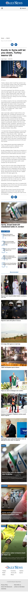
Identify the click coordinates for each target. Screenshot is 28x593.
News (2, 38)
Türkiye (4, 570)
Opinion (21, 570)
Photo (12, 574)
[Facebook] (12, 44)
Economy (13, 570)
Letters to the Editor (19, 586)
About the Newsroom (6, 586)
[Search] (20, 8)
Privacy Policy (4, 584)
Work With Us (17, 584)
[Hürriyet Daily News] (14, 3)
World (8, 38)
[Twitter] (16, 44)
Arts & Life (13, 572)
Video (3, 574)
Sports (21, 572)
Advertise (3, 588)
